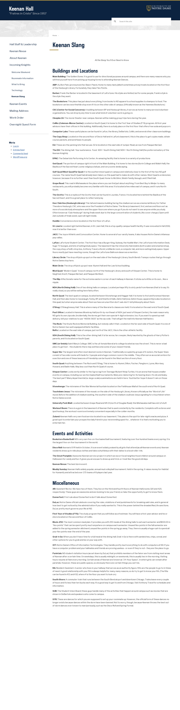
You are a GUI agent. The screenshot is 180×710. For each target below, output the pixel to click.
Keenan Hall (21, 8)
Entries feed (18, 150)
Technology (17, 90)
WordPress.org (20, 157)
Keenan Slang (18, 96)
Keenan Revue (18, 51)
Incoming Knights (20, 64)
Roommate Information (22, 78)
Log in (16, 146)
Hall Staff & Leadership (23, 44)
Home (55, 35)
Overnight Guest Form (23, 124)
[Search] (115, 21)
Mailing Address (19, 110)
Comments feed (20, 153)
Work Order (17, 117)
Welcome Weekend (21, 72)
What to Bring (18, 84)
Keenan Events (18, 103)
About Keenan (18, 58)
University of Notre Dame (159, 8)
